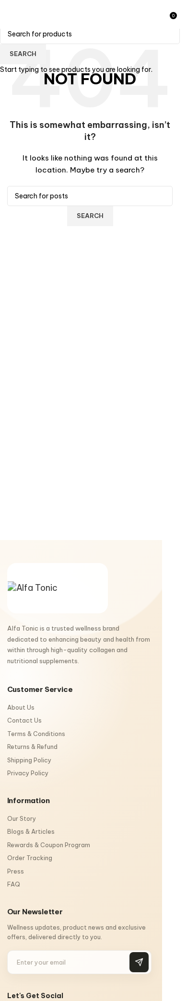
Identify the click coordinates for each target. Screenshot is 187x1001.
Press (15, 871)
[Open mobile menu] (11, 14)
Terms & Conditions (36, 733)
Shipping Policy (29, 760)
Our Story (21, 818)
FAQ (13, 884)
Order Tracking (29, 858)
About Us (21, 707)
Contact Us (24, 720)
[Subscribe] (139, 962)
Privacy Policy (27, 773)
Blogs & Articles (31, 831)
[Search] (163, 14)
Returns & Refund (32, 746)
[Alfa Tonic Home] (57, 588)
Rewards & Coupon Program (48, 845)
